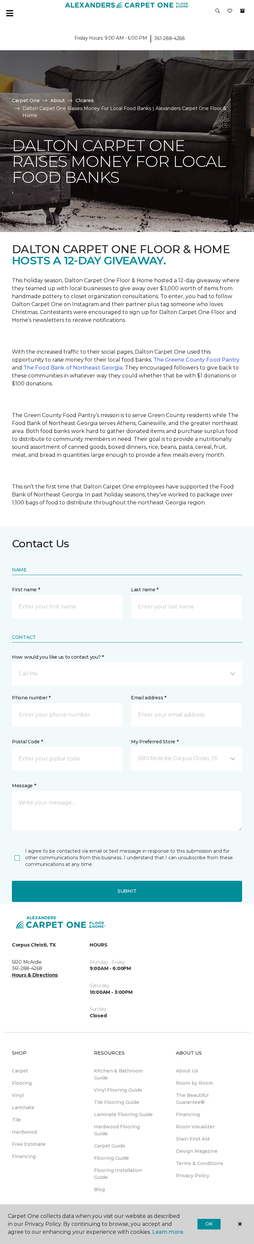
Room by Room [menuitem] (194, 1083)
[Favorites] (230, 13)
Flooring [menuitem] (22, 1083)
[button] (217, 13)
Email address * (148, 697)
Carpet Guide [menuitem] (109, 1146)
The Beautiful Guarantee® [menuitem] (192, 1098)
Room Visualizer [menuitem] (195, 1127)
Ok (208, 1224)
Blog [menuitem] (99, 1189)
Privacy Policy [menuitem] (192, 1176)
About (57, 100)
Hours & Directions (35, 975)
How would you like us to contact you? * (58, 657)
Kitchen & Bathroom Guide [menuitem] (118, 1074)
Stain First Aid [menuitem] (192, 1139)
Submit (127, 891)
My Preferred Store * (154, 741)
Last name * (144, 589)
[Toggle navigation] (9, 13)
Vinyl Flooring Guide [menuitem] (118, 1090)
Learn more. (168, 1232)
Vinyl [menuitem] (18, 1095)
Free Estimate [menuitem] (29, 1144)
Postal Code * (27, 741)
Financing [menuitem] (24, 1156)
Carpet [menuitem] (20, 1071)
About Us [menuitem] (187, 1071)
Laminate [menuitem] (23, 1107)
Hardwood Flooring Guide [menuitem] (117, 1130)
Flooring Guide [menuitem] (111, 1158)
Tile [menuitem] (16, 1120)
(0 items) (242, 11)
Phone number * (31, 697)
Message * (24, 785)
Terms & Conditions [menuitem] (199, 1163)
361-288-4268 (169, 38)
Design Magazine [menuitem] (197, 1151)
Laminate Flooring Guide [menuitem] (123, 1114)
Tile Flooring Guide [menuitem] (116, 1102)
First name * (26, 589)
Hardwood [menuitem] (24, 1132)
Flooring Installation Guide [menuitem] (118, 1173)
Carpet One (26, 100)
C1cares (84, 100)
